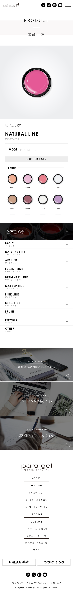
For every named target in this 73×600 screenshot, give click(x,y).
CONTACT (36, 522)
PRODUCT (36, 515)
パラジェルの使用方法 (36, 529)
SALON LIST (36, 493)
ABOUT (36, 479)
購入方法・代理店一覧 (36, 543)
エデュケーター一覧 (37, 536)
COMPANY (17, 583)
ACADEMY (37, 486)
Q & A (36, 550)
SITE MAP (55, 583)
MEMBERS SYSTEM (36, 507)
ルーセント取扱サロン (36, 500)
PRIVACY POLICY (36, 583)
